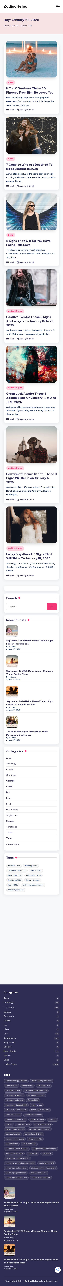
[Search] (52, 606)
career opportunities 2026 (16, 1105)
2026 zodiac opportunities (16, 1081)
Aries (8, 758)
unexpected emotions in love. (17, 1158)
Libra (8, 798)
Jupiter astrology (15, 875)
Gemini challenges (13, 1115)
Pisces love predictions (15, 1139)
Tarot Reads (12, 826)
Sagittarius (11, 815)
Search (11, 598)
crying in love (36, 1105)
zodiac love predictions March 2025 (20, 1163)
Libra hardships (23, 1124)
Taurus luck (46, 1153)
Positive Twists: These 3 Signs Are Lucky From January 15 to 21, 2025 (30, 321)
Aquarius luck (27, 1086)
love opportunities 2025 (15, 1129)
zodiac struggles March (40, 1178)
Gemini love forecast (33, 1115)
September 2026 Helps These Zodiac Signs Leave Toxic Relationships (30, 703)
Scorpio (10, 821)
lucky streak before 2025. (39, 1129)
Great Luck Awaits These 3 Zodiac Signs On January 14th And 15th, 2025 (31, 398)
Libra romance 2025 (42, 1124)
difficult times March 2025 (16, 1110)
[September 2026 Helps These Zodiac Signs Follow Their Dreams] (12, 631)
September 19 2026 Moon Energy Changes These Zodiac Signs (29, 672)
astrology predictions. (17, 870)
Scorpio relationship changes (44, 1149)
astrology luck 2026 (36, 1095)
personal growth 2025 (34, 1134)
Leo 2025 (52, 1119)
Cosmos (10, 780)
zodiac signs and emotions (16, 1168)
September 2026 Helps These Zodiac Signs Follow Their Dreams (30, 642)
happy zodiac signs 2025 (16, 1119)
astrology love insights (14, 1095)
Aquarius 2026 (14, 866)
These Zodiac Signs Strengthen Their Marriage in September (27, 733)
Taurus (9, 832)
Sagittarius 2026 (14, 880)
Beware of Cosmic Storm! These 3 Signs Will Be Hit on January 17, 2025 (31, 478)
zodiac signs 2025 (46, 1163)
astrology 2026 (31, 866)
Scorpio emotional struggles (17, 1149)
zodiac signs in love (16, 890)
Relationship (12, 809)
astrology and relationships (36, 1091)
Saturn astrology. (33, 880)
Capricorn (11, 775)
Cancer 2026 (35, 870)
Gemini (9, 786)
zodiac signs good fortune (33, 885)
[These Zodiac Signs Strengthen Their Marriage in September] (12, 722)
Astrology (11, 763)
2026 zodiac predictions (42, 1081)
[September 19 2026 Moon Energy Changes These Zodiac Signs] (12, 661)
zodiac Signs (15, 311)
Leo (8, 792)
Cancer (10, 769)
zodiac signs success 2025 (16, 1178)
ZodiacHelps (15, 6)
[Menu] (57, 6)
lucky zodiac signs (33, 875)
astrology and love (13, 1091)
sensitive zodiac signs (14, 1153)
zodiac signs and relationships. (43, 1168)
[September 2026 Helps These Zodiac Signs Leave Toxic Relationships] (12, 691)
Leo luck (9, 1124)
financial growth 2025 (40, 1110)
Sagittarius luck (12, 1144)
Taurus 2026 (13, 885)
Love (10, 82)
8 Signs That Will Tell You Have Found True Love (28, 243)
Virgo (9, 838)
